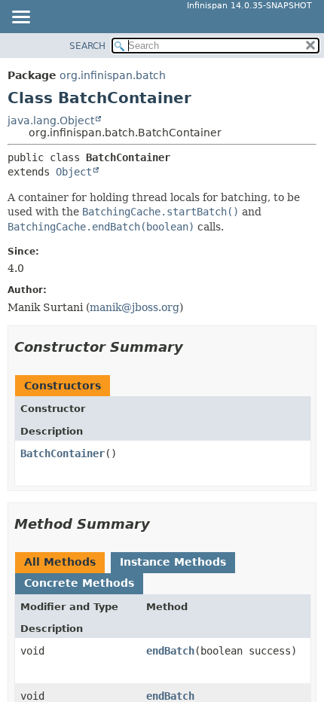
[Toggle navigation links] (20, 18)
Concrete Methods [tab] (79, 583)
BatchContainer (62, 453)
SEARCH (87, 46)
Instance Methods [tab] (173, 562)
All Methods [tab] (60, 562)
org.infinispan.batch (113, 75)
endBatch (170, 651)
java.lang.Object (51, 120)
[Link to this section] (194, 347)
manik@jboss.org (134, 307)
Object (74, 172)
